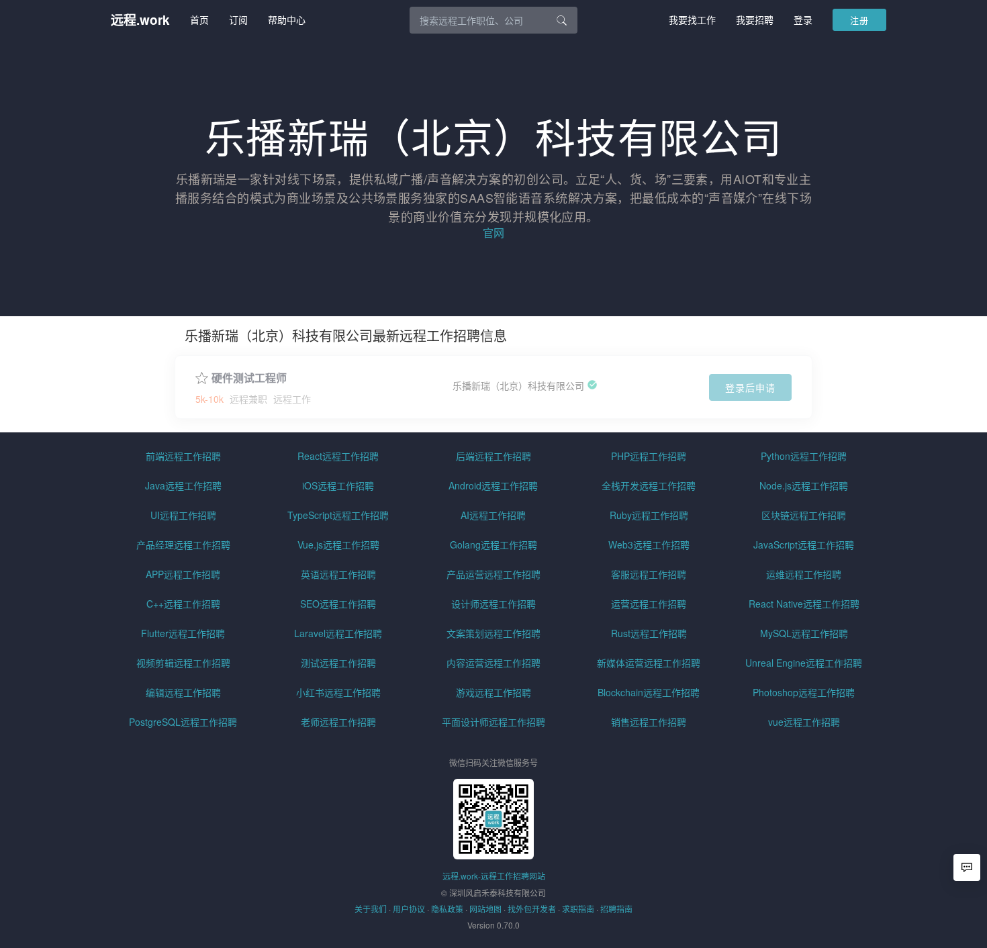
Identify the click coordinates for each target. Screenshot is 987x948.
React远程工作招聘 (338, 456)
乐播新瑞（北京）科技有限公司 (518, 385)
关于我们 (371, 908)
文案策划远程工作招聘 (493, 633)
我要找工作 (692, 19)
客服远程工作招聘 (648, 574)
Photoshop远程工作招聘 (804, 692)
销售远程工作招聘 (648, 721)
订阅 (238, 19)
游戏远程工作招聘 (493, 692)
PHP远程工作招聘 (648, 456)
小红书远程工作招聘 (338, 692)
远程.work (140, 20)
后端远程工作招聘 (493, 456)
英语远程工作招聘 (338, 574)
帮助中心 (287, 19)
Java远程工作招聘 (183, 485)
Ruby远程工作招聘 (649, 515)
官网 (493, 232)
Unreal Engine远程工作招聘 (803, 662)
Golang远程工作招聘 (493, 544)
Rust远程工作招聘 (649, 633)
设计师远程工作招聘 (493, 603)
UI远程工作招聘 (183, 515)
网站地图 (485, 908)
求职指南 (578, 908)
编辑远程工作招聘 (183, 692)
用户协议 (409, 908)
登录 (803, 19)
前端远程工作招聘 (183, 456)
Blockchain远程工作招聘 (649, 692)
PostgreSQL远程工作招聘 (183, 721)
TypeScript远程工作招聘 (338, 515)
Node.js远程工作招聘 (803, 485)
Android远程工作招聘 (493, 485)
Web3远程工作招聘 (649, 544)
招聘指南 (616, 908)
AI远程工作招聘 (493, 515)
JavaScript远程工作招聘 (803, 544)
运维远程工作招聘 (803, 574)
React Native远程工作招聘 (804, 603)
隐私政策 (447, 908)
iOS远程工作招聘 (338, 485)
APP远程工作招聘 (183, 574)
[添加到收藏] (201, 376)
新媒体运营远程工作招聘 (648, 662)
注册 (859, 19)
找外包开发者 (532, 908)
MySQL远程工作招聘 (804, 633)
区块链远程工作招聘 (803, 515)
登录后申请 (750, 387)
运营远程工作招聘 (648, 603)
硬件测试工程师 (249, 378)
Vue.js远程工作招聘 (338, 544)
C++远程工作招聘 (183, 603)
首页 (199, 19)
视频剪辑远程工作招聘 (183, 662)
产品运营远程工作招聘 (493, 574)
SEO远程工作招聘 (338, 603)
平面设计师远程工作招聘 (493, 721)
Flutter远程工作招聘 (183, 633)
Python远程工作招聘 (804, 456)
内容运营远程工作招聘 (493, 662)
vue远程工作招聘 (804, 721)
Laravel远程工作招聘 (338, 633)
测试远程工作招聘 (338, 662)
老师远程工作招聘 (338, 721)
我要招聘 (754, 19)
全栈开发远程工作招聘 (649, 485)
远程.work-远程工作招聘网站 (493, 876)
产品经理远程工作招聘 (183, 544)
